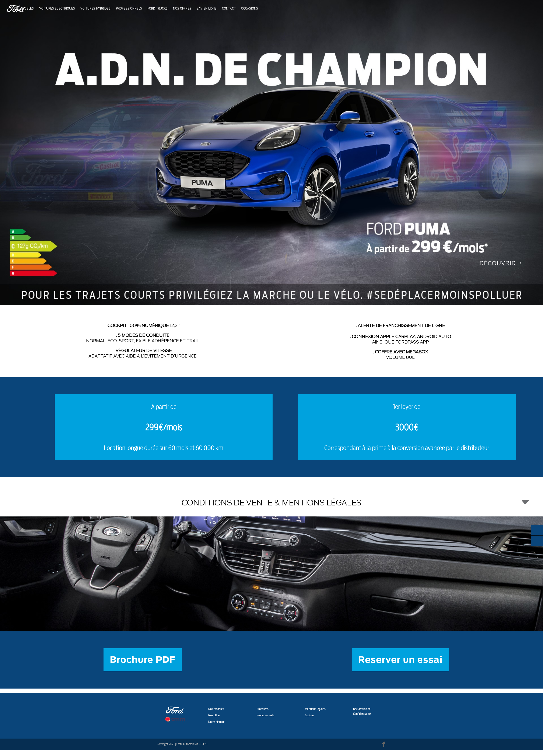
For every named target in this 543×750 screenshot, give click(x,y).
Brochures (263, 709)
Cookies (309, 715)
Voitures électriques (57, 8)
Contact (229, 8)
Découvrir (498, 263)
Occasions (249, 8)
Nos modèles (23, 8)
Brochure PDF (142, 660)
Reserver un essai (400, 660)
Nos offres (182, 8)
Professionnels (129, 8)
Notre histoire (216, 722)
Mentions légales (315, 709)
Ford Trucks (157, 8)
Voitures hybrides (95, 8)
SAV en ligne (207, 8)
